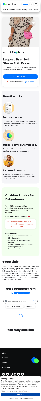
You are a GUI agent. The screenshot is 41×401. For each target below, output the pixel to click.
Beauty (24, 10)
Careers (5, 358)
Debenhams (20, 293)
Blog (4, 353)
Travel (30, 10)
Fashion (18, 10)
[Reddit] (22, 374)
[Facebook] (3, 374)
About (4, 362)
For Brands (6, 367)
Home (36, 10)
